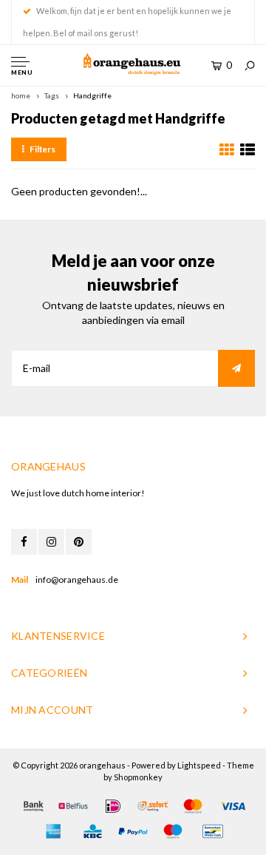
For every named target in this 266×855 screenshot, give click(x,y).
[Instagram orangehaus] (51, 542)
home (20, 95)
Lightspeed (199, 765)
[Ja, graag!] (236, 368)
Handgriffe (92, 95)
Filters (42, 149)
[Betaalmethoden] (33, 806)
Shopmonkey (138, 777)
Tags (51, 95)
